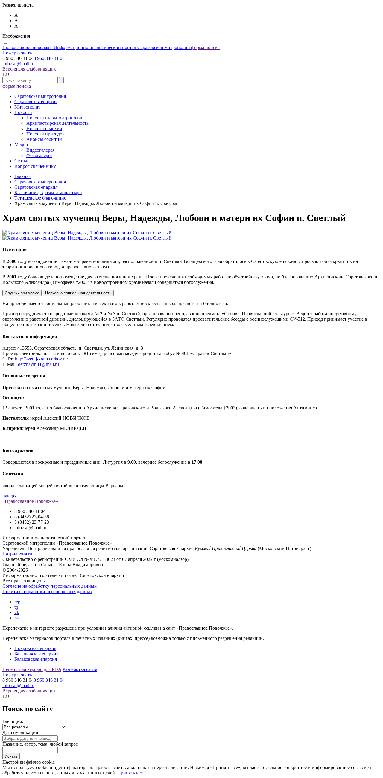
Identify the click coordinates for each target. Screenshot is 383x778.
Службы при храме (22, 293)
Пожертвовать (17, 52)
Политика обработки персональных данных (47, 591)
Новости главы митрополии (55, 117)
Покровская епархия (35, 648)
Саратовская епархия (35, 101)
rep (17, 601)
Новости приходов (45, 133)
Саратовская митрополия (40, 96)
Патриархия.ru (17, 553)
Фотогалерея (39, 155)
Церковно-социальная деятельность (78, 293)
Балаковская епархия (35, 659)
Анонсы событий (44, 139)
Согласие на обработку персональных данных (49, 586)
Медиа (21, 144)
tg (16, 607)
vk (16, 612)
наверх (9, 495)
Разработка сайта (80, 669)
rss (16, 617)
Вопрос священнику (35, 166)
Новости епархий (44, 128)
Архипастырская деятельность (57, 123)
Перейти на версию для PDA (31, 669)
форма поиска (205, 47)
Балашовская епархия (36, 653)
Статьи (21, 160)
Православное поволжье (96, 47)
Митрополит (27, 106)
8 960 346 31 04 (49, 58)
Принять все (130, 772)
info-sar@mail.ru (18, 63)
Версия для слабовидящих (29, 68)
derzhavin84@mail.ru (38, 364)
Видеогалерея (40, 150)
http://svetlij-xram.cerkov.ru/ (41, 358)
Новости (23, 112)
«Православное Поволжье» (30, 501)
